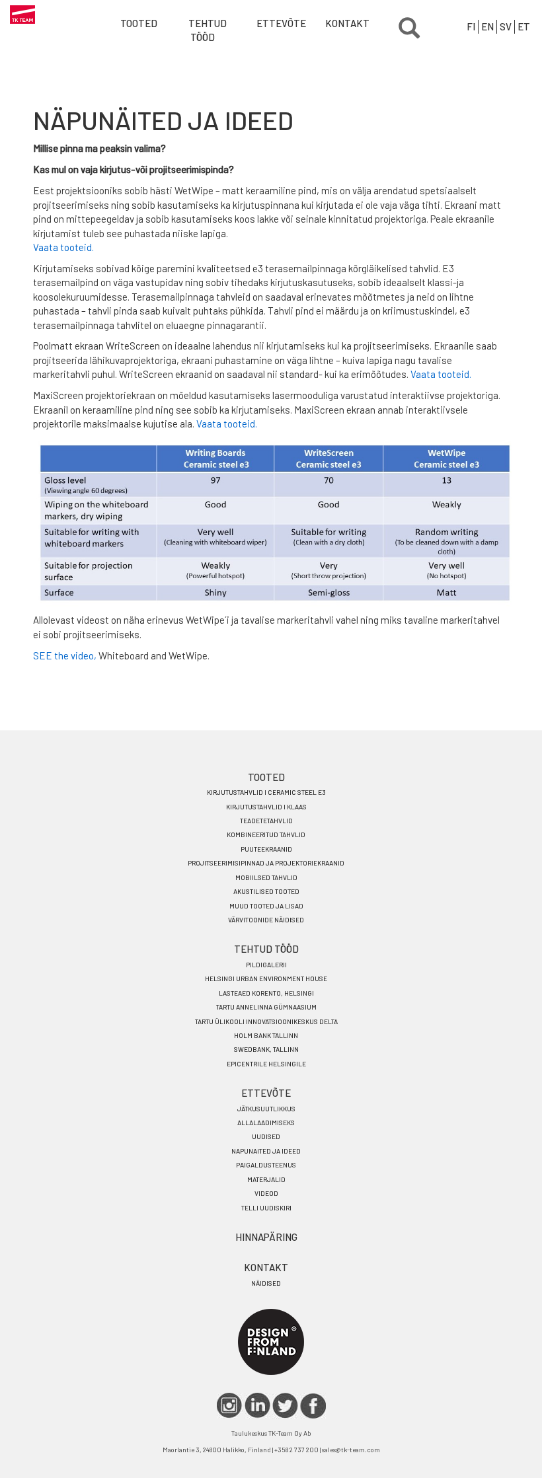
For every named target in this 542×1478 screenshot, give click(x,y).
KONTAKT (344, 23)
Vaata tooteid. (63, 247)
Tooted (138, 23)
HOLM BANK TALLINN (266, 1035)
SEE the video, (65, 655)
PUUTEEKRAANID (266, 849)
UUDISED (266, 1136)
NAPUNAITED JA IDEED (266, 1151)
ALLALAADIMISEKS (266, 1123)
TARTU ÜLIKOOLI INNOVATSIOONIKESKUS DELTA (266, 1021)
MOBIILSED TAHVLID (266, 877)
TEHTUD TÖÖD (207, 30)
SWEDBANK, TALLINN (266, 1049)
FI (471, 26)
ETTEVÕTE (275, 23)
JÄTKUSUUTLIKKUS (266, 1109)
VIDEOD (266, 1193)
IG (230, 1406)
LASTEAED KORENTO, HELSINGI (266, 993)
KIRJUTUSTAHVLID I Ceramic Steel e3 (266, 792)
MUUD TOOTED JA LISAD (266, 906)
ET (524, 26)
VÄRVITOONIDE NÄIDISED (266, 920)
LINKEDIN (257, 1406)
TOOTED (266, 777)
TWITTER (285, 1406)
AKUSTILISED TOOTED (266, 891)
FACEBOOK (313, 1406)
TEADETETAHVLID (266, 821)
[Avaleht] (22, 14)
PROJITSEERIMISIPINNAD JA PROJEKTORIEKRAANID (266, 863)
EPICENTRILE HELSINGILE (266, 1064)
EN (487, 26)
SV (506, 26)
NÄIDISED (266, 1283)
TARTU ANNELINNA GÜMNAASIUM (266, 1007)
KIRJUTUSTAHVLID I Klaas (266, 807)
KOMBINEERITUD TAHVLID (266, 834)
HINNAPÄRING (266, 1237)
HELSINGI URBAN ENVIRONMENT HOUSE (266, 978)
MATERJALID (266, 1179)
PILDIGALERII (266, 965)
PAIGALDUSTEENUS (266, 1165)
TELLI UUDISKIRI (266, 1208)
